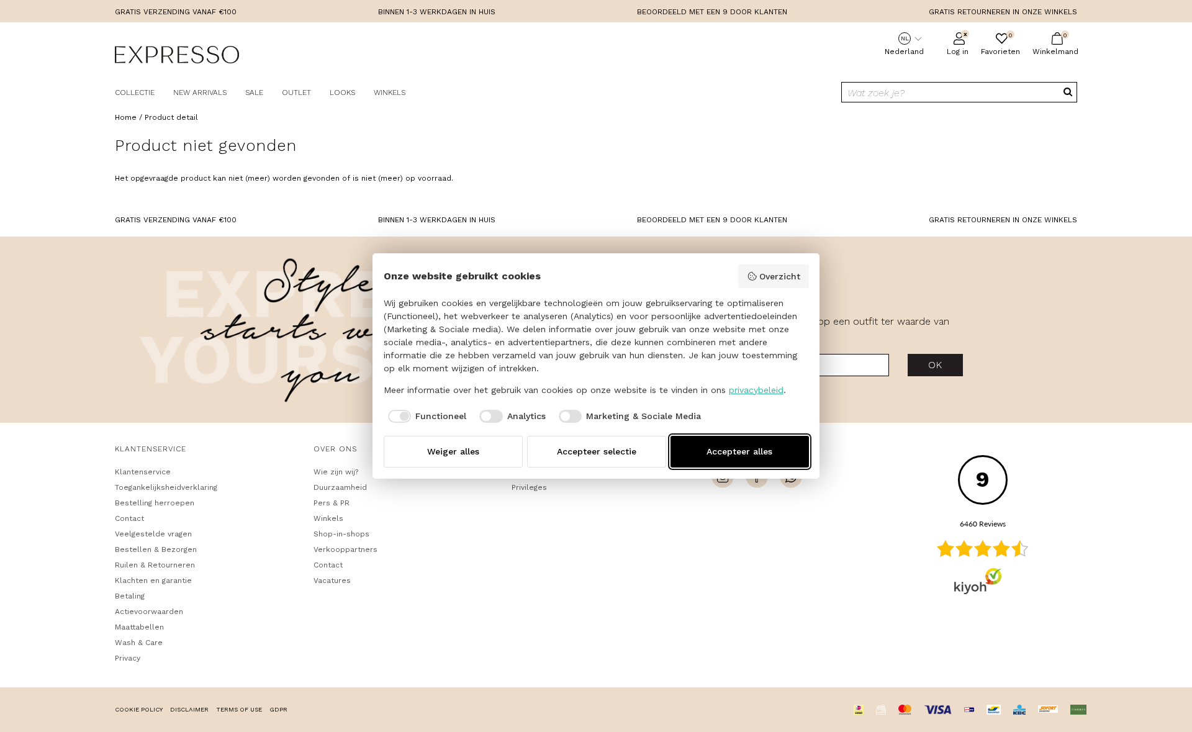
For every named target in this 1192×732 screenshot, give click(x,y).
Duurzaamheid (340, 487)
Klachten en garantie (153, 580)
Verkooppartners (345, 549)
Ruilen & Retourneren (155, 565)
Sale (254, 92)
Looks (342, 92)
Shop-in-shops (341, 534)
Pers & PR (332, 503)
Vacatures (332, 580)
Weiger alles (453, 451)
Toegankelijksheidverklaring (166, 487)
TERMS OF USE (239, 709)
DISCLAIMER (189, 709)
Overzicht (779, 276)
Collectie (135, 92)
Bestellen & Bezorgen (156, 549)
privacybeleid (756, 390)
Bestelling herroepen (154, 503)
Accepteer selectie (596, 451)
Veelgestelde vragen (153, 534)
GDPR (278, 709)
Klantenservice (143, 472)
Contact (129, 518)
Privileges (529, 487)
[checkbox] (425, 416)
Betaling (130, 596)
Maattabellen (139, 627)
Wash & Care (139, 642)
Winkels (389, 92)
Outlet (296, 92)
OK (935, 365)
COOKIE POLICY (139, 709)
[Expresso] (177, 56)
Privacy (127, 658)
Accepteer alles (739, 451)
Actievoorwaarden (149, 611)
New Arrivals (200, 92)
